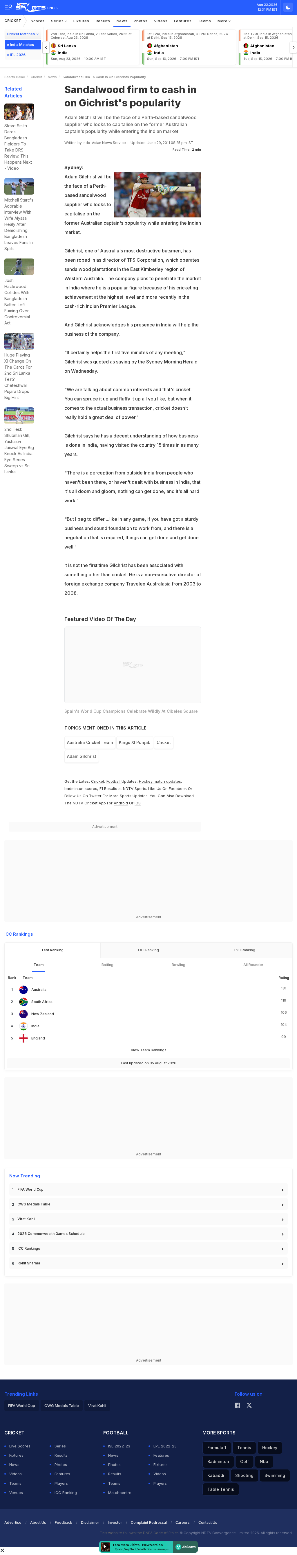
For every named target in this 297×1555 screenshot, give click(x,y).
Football (114, 781)
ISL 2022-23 (119, 1446)
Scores (38, 21)
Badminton (218, 1461)
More (223, 21)
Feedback (63, 1522)
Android (121, 803)
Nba (264, 1461)
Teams (204, 21)
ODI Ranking (148, 950)
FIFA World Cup (30, 1189)
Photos (140, 21)
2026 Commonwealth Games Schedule (51, 1233)
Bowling (178, 965)
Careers (182, 1522)
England (38, 1038)
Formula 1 (216, 1447)
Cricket (12, 21)
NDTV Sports (134, 788)
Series (58, 21)
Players (61, 1483)
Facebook (178, 788)
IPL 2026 (18, 55)
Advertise (12, 1522)
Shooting (244, 1475)
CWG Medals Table (33, 1204)
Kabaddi (215, 1475)
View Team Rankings (148, 1050)
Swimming (275, 1475)
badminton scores (80, 788)
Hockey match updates (160, 781)
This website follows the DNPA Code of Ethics (140, 1533)
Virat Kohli (26, 1219)
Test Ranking (52, 950)
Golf (244, 1461)
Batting (107, 965)
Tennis (244, 1447)
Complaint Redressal (149, 1522)
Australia (38, 989)
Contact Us (207, 1522)
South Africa (41, 1002)
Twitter (95, 795)
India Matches (22, 45)
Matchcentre (119, 1492)
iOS (138, 803)
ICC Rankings (28, 1248)
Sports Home (14, 77)
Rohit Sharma (28, 1263)
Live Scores (19, 1446)
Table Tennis (220, 1489)
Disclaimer (90, 1522)
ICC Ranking (66, 1492)
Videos (161, 21)
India (35, 1026)
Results (103, 21)
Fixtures (81, 21)
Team (39, 965)
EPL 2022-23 (165, 1446)
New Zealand (42, 1014)
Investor (115, 1522)
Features (183, 21)
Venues (16, 1492)
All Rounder (253, 965)
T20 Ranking (244, 950)
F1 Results (108, 788)
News (122, 21)
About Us (38, 1522)
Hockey (269, 1447)
